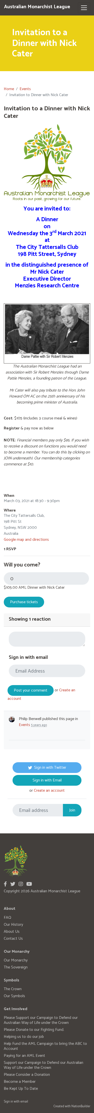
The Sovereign (16, 967)
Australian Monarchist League (37, 7)
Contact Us (13, 938)
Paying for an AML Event (24, 1055)
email (24, 1101)
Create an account (49, 790)
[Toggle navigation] (84, 7)
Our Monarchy (16, 960)
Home (9, 89)
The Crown (13, 989)
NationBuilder (80, 1106)
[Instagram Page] (21, 884)
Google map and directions (26, 539)
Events (25, 89)
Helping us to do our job (24, 1036)
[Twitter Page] (12, 884)
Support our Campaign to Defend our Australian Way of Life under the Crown (43, 1065)
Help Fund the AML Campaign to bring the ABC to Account (45, 1046)
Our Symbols (14, 996)
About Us (12, 931)
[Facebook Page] (5, 884)
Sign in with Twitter (50, 767)
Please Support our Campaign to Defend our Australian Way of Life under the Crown (41, 1020)
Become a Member (20, 1081)
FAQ (7, 917)
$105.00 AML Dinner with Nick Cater (34, 588)
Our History (13, 924)
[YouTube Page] (29, 884)
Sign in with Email (47, 780)
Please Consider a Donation (27, 1074)
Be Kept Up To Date (21, 1088)
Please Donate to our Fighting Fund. (34, 1029)
